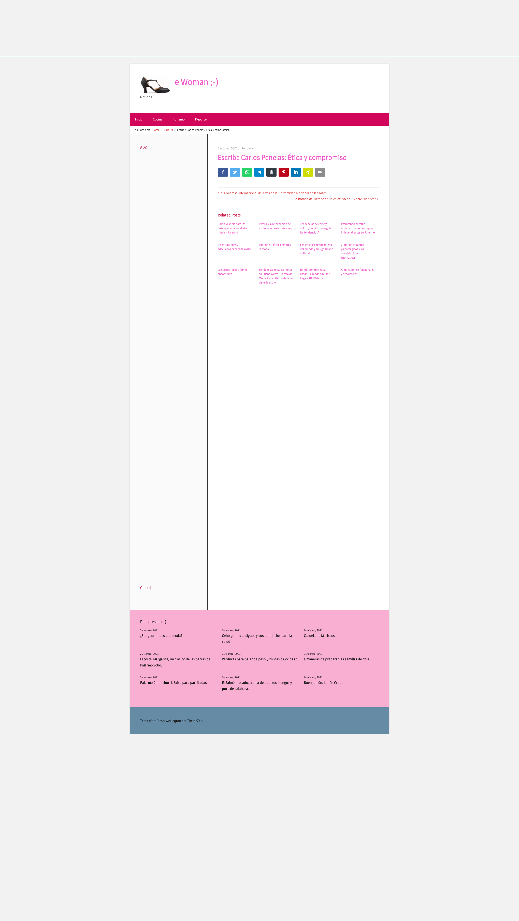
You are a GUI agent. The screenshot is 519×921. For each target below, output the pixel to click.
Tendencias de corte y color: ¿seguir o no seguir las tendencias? (315, 228)
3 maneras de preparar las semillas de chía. (337, 659)
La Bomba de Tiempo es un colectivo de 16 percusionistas (335, 199)
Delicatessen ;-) (153, 621)
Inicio (139, 119)
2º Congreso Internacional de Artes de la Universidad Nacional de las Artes (273, 193)
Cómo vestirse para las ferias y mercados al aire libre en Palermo (232, 228)
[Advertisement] (259, 28)
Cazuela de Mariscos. (320, 635)
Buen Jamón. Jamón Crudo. (324, 682)
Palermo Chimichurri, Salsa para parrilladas (173, 682)
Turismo (179, 119)
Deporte (201, 119)
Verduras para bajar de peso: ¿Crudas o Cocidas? (259, 659)
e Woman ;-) (197, 81)
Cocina (158, 119)
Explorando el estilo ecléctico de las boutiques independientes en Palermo (358, 228)
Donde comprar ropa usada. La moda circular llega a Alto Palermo (314, 274)
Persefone (248, 148)
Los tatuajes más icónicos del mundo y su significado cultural (316, 249)
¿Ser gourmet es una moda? (161, 635)
